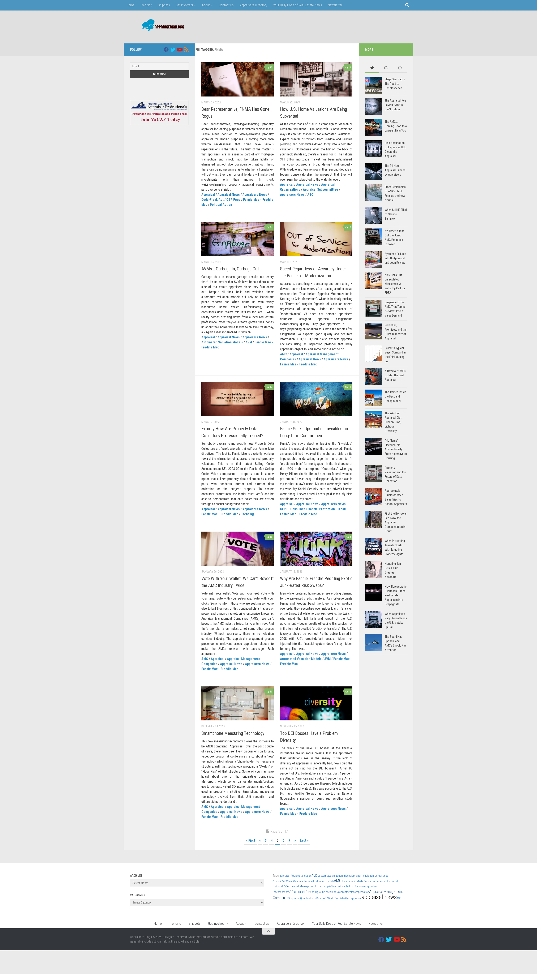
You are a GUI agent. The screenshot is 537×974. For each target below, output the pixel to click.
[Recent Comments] (386, 68)
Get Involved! (184, 5)
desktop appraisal (351, 898)
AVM (249, 342)
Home (130, 5)
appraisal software (342, 891)
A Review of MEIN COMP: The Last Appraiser (395, 375)
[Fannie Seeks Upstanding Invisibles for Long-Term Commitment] (316, 399)
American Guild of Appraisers (350, 886)
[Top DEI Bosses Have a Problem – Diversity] (316, 703)
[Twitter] (172, 49)
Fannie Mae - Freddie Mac (298, 364)
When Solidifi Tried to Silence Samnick (396, 214)
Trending (146, 5)
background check (322, 891)
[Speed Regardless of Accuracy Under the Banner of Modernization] (316, 239)
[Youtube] (179, 49)
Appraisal (208, 195)
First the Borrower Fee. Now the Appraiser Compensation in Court (396, 522)
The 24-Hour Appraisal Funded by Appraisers (395, 170)
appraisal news (379, 897)
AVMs (331, 886)
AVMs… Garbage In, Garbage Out (230, 268)
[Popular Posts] (372, 68)
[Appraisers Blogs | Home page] (161, 26)
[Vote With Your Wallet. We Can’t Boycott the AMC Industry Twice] (237, 549)
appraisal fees (302, 892)
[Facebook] (166, 49)
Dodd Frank (334, 898)
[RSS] (186, 49)
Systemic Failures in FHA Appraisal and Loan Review (395, 258)
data (284, 881)
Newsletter (335, 5)
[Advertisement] (330, 26)
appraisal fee (286, 875)
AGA (290, 892)
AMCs (315, 876)
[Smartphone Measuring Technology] (237, 703)
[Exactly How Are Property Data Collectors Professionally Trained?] (237, 399)
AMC (283, 354)
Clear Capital (294, 881)
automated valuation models (317, 881)
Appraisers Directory (253, 5)
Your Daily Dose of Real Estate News (297, 5)
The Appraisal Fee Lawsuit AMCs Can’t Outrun (395, 105)
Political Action (221, 205)
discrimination (349, 881)
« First (250, 840)
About (206, 5)
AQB (325, 898)
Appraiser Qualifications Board (306, 898)
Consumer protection (375, 881)
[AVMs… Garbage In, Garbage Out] (237, 239)
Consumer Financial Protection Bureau (318, 509)
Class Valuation (303, 875)
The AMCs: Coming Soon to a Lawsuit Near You (396, 126)
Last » (304, 840)
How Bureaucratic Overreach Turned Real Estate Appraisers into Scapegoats (396, 595)
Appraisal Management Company (307, 886)
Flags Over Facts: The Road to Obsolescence (395, 83)
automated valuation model (334, 875)
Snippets (164, 5)
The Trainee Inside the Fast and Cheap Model (395, 396)
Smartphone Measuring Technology (232, 733)
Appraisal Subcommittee (320, 190)
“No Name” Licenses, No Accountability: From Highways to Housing (396, 449)
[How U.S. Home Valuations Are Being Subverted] (316, 79)
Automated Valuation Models (222, 342)
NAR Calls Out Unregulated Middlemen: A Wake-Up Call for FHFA (395, 284)
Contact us (226, 5)
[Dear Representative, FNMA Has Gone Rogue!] (237, 79)
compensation (361, 891)
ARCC (283, 886)
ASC (310, 195)
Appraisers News (254, 195)
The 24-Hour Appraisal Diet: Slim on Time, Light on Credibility (393, 422)
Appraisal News (229, 195)
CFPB (284, 509)
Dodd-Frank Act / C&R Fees (220, 200)
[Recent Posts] (400, 68)
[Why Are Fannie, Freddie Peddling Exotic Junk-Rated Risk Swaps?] (316, 549)
